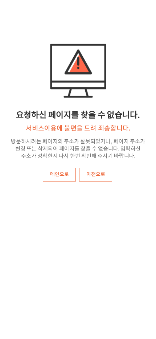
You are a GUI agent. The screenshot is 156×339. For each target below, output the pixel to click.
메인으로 (59, 174)
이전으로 (95, 174)
